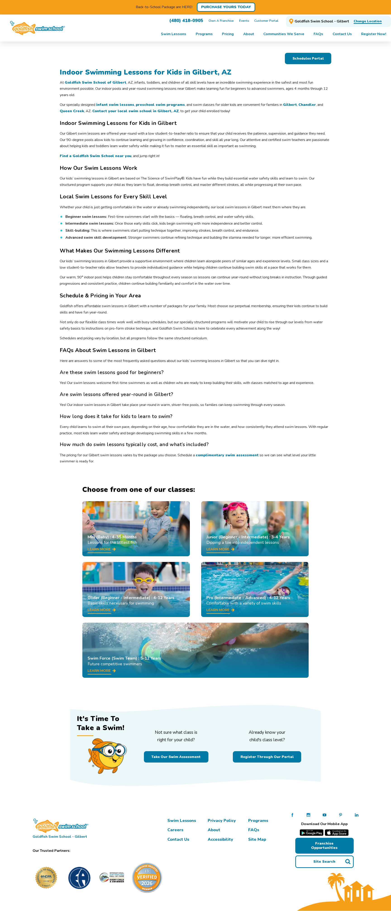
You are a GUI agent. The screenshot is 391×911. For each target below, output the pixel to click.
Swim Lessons (181, 820)
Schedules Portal (308, 58)
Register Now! (373, 34)
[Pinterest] (340, 814)
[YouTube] (324, 814)
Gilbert (290, 104)
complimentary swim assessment (227, 455)
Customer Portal (266, 20)
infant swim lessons (115, 104)
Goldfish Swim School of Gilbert (95, 82)
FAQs (253, 830)
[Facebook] (292, 814)
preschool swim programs (160, 104)
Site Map (257, 839)
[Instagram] (308, 814)
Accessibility (220, 839)
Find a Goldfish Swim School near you (95, 155)
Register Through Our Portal (267, 756)
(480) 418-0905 (186, 20)
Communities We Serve (283, 34)
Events (244, 20)
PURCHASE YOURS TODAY (226, 7)
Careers (175, 830)
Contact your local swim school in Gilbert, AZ (135, 111)
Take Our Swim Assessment (176, 756)
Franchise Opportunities (324, 845)
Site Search (324, 861)
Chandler (307, 104)
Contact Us (178, 839)
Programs (258, 820)
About (214, 830)
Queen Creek (72, 111)
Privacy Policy (222, 820)
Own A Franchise (221, 20)
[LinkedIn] (356, 814)
